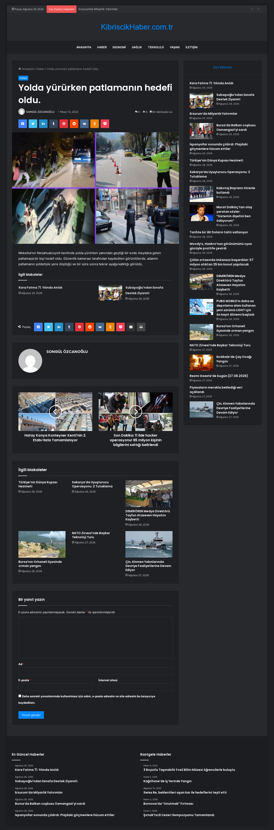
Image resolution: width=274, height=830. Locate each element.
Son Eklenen (222, 67)
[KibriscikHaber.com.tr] (137, 27)
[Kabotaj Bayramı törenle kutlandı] (201, 194)
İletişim (192, 47)
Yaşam (175, 47)
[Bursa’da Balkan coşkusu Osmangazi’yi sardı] (201, 131)
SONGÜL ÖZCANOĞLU (40, 111)
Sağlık (137, 47)
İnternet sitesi (108, 680)
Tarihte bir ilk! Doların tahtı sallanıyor (219, 232)
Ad (21, 664)
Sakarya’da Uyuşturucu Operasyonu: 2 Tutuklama (92, 484)
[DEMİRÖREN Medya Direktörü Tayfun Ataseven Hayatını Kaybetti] (149, 493)
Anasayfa (83, 47)
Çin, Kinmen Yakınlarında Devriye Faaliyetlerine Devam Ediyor (148, 566)
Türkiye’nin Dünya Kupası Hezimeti (37, 484)
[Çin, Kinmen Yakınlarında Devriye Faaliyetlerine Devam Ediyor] (149, 544)
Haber (102, 47)
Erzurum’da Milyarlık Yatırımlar (98, 9)
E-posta (24, 680)
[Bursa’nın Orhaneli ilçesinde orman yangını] (42, 544)
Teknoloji (156, 47)
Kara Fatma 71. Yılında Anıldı (40, 287)
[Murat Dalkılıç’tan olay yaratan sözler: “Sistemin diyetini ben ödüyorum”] (201, 213)
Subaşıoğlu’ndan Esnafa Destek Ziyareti (235, 97)
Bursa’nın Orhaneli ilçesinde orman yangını (40, 564)
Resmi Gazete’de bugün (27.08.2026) (219, 376)
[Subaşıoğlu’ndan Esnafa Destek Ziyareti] (110, 292)
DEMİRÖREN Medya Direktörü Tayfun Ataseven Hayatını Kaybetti (147, 515)
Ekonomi (119, 47)
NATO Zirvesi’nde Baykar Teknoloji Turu (91, 535)
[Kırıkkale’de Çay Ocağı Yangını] (201, 363)
